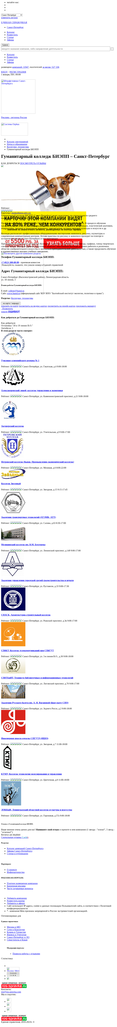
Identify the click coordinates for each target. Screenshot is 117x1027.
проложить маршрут (86, 306)
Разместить (12, 35)
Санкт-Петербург (15, 27)
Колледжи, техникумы (18, 147)
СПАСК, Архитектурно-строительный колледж (26, 615)
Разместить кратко (16, 901)
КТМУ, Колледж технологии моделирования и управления (31, 774)
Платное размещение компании (22, 883)
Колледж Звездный (11, 483)
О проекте (12, 869)
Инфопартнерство (16, 872)
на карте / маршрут (10, 303)
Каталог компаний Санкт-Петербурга (25, 848)
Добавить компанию (17, 898)
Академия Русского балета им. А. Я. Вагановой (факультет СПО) (34, 702)
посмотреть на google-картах (61, 306)
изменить (9, 17)
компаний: (20, 67)
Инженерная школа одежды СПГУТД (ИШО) (24, 738)
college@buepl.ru (16, 291)
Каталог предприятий (17, 141)
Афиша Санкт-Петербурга (19, 851)
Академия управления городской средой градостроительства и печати (37, 580)
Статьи (10, 37)
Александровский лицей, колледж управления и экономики (32, 390)
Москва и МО (13, 927)
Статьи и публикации (17, 853)
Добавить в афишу (16, 903)
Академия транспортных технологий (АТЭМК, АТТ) (28, 517)
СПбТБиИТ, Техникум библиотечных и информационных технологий (37, 678)
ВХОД (4, 72)
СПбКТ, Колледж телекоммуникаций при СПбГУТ (27, 650)
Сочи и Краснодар (16, 929)
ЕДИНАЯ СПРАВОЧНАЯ (14, 22)
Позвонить (7, 308)
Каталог (11, 32)
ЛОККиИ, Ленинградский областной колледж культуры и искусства (36, 810)
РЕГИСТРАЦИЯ (18, 72)
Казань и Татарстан (16, 932)
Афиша (10, 40)
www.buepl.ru (13, 293)
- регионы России (14, 117)
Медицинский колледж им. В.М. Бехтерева (23, 544)
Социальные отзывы (15, 837)
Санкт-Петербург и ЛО (18, 937)
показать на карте (9, 306)
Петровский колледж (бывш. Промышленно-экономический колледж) (37, 462)
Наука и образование (17, 144)
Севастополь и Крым (17, 940)
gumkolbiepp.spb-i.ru (21, 213)
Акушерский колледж (12, 426)
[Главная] (7, 139)
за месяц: (51, 67)
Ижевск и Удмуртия (16, 934)
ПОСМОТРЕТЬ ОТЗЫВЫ (33, 163)
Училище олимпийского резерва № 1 (20, 360)
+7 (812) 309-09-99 (10, 262)
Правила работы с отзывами (26, 953)
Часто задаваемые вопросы (20, 888)
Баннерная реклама (16, 886)
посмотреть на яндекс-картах (33, 306)
